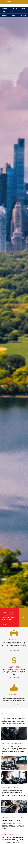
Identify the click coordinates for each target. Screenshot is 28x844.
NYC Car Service (6, 5)
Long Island (23, 11)
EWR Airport (23, 8)
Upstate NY (14, 15)
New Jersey (4, 8)
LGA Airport (4, 11)
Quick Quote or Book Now (14, 2)
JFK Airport (13, 11)
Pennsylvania (14, 8)
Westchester (4, 15)
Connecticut (23, 15)
